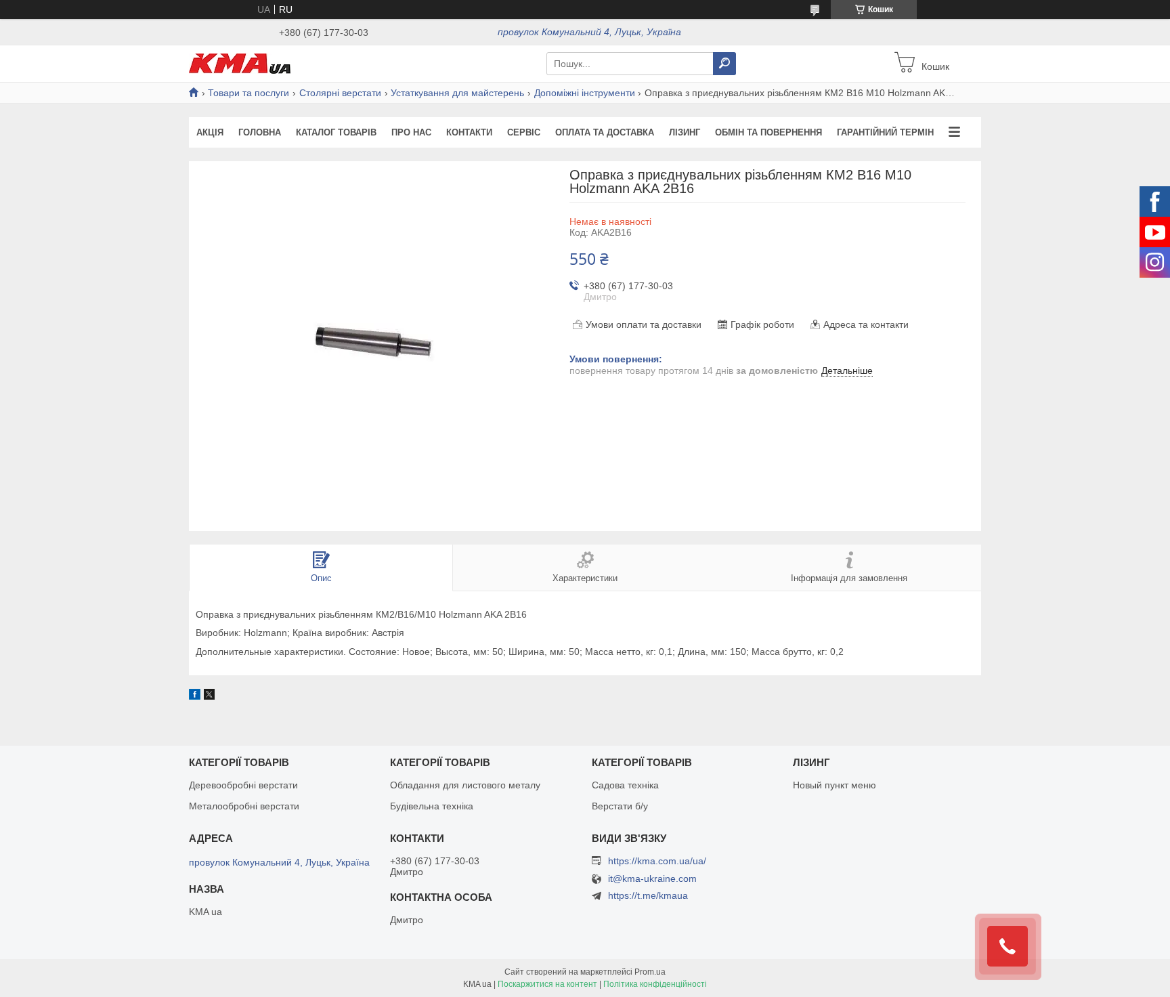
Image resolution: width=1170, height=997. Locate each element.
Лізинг (684, 132)
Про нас (411, 132)
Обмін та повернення (768, 132)
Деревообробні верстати (243, 785)
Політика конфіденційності (655, 984)
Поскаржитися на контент (547, 984)
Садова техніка (625, 785)
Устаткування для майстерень (457, 92)
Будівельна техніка (431, 806)
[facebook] (194, 696)
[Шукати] (724, 63)
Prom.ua (650, 972)
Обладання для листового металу (465, 785)
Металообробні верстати (244, 806)
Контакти (469, 132)
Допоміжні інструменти (584, 92)
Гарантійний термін (885, 132)
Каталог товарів (336, 132)
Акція (209, 132)
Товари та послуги (248, 92)
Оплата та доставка (604, 132)
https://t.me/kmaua (648, 895)
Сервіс (523, 132)
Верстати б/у (620, 806)
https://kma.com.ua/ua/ (657, 860)
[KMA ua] (239, 63)
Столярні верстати (340, 92)
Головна (259, 132)
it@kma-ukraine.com (652, 879)
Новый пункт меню (834, 785)
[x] (209, 696)
